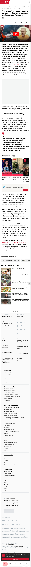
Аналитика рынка (8, 471)
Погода (5, 382)
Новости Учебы (8, 455)
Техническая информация (22, 346)
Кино (5, 440)
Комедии (6, 448)
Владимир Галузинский (10, 18)
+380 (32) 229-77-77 (10, 544)
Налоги (6, 433)
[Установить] (15, 557)
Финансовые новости (9, 429)
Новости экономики (9, 423)
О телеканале (5, 345)
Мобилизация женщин (9, 411)
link (17, 322)
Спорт (5, 480)
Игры (18, 360)
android (6, 520)
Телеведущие (5, 347)
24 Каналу (17, 64)
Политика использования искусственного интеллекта (8, 359)
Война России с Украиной (11, 387)
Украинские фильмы (9, 444)
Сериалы (6, 450)
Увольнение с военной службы (11, 407)
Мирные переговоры (9, 392)
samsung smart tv (16, 524)
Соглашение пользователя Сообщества (22, 341)
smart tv (6, 524)
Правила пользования (7, 352)
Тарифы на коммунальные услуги (12, 431)
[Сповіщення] (29, 2)
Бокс (5, 482)
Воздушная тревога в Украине (11, 394)
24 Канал (4, 6)
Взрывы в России (8, 398)
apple (16, 520)
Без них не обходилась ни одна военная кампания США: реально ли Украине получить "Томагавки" (15, 108)
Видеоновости (7, 378)
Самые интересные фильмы (10, 442)
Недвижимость (8, 469)
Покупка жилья (7, 473)
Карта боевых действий (9, 390)
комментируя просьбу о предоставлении (15, 242)
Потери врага (7, 400)
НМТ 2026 (6, 460)
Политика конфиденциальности (6, 355)
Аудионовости (7, 380)
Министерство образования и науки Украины (15, 457)
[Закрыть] (28, 555)
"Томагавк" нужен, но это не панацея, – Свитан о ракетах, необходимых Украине (22, 6)
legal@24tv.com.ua (18, 546)
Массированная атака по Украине (12, 396)
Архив (18, 355)
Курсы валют (7, 427)
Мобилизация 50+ (8, 409)
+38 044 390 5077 (20, 316)
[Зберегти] (26, 22)
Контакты (19, 348)
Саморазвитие (7, 462)
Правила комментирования (23, 343)
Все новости (7, 370)
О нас (3, 338)
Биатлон (6, 488)
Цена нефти (7, 425)
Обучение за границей (9, 464)
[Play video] (16, 34)
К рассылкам (9, 511)
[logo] (6, 2)
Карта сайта (19, 358)
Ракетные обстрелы (8, 388)
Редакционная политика (7, 342)
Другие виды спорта (9, 490)
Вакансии (19, 351)
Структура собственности (22, 353)
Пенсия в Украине (8, 435)
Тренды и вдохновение (9, 475)
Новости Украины (11, 6)
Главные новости (8, 372)
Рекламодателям (5, 350)
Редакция (4, 340)
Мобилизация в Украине (11, 405)
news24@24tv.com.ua (7, 316)
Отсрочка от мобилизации (10, 415)
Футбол (6, 484)
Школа (5, 458)
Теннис (5, 486)
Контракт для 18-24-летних (10, 413)
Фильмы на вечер (8, 446)
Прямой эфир (7, 376)
